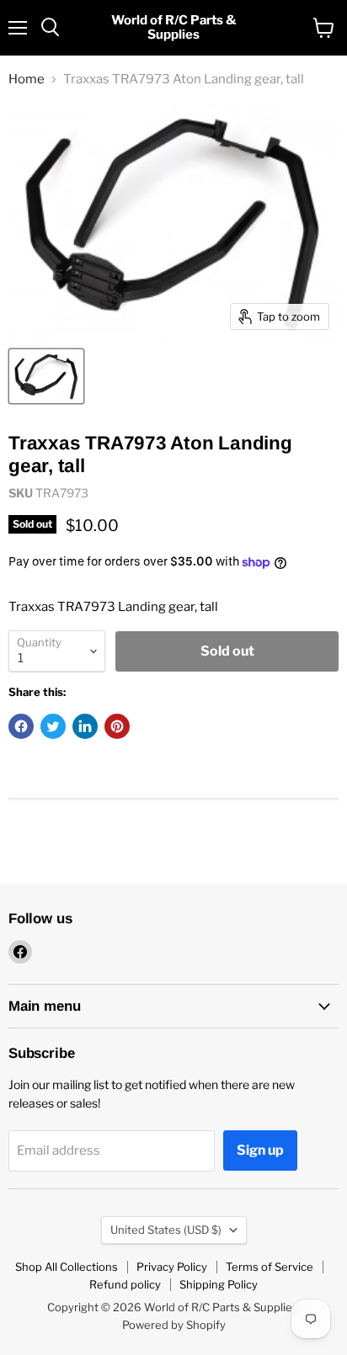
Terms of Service (269, 1266)
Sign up (260, 1150)
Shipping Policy (218, 1284)
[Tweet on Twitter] (53, 726)
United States (166, 1229)
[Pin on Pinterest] (117, 726)
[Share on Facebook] (21, 726)
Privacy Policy (171, 1266)
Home (26, 79)
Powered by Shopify (174, 1324)
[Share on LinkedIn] (85, 726)
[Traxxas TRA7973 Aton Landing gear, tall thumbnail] (46, 376)
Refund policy (125, 1284)
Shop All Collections (66, 1266)
